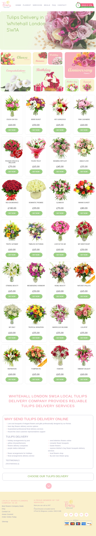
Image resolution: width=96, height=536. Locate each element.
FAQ (3, 509)
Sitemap (5, 522)
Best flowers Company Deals (13, 506)
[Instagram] (76, 515)
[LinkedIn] (81, 515)
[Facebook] (66, 515)
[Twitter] (71, 515)
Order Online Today (9, 517)
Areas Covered (7, 514)
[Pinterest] (86, 515)
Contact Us (6, 512)
